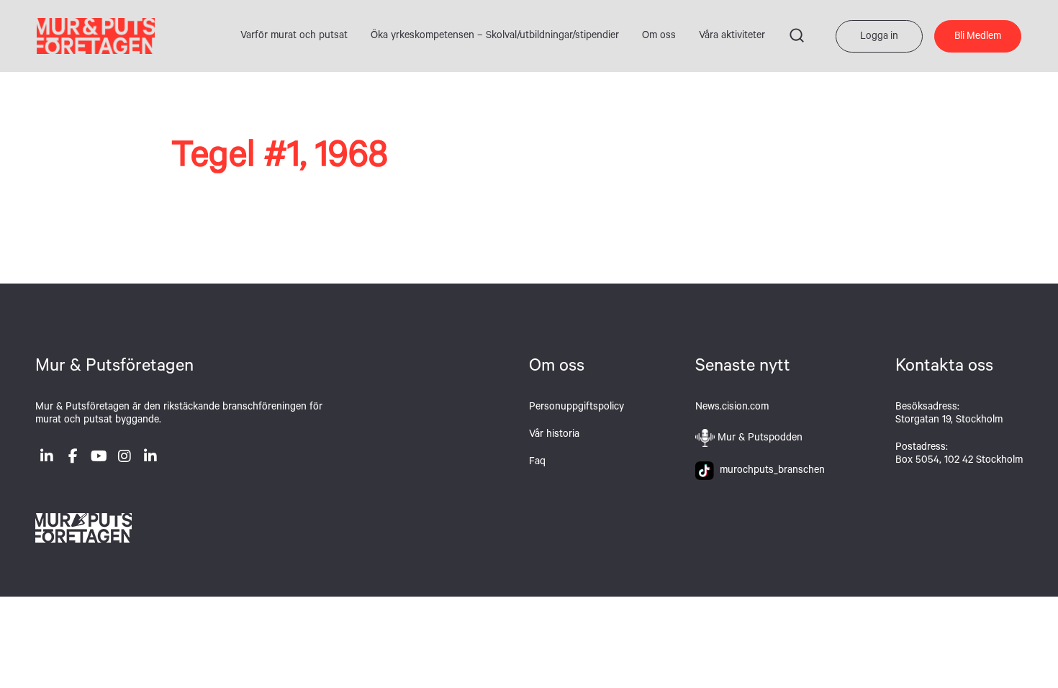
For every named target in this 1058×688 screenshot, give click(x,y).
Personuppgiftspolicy (576, 408)
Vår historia (554, 435)
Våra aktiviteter (732, 36)
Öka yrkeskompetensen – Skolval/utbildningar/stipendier (495, 36)
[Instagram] (124, 459)
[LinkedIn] (46, 459)
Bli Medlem (977, 37)
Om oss (659, 36)
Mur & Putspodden (760, 439)
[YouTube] (98, 459)
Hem (96, 36)
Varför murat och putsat (294, 36)
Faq (537, 463)
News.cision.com (732, 408)
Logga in (879, 37)
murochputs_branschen (769, 471)
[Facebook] (72, 459)
